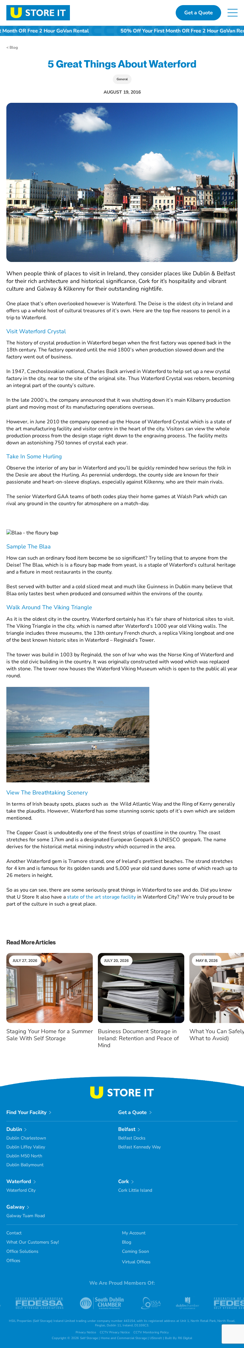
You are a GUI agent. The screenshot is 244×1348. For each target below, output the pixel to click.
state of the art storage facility (101, 896)
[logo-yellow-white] (122, 1088)
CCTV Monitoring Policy (151, 1332)
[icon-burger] (232, 11)
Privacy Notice (86, 1332)
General (122, 79)
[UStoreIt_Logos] (38, 7)
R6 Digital (185, 1338)
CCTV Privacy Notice (115, 1332)
